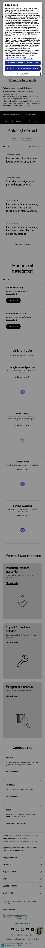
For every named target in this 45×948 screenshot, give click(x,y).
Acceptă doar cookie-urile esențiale (22, 68)
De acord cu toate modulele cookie (22, 63)
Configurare (22, 74)
